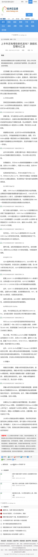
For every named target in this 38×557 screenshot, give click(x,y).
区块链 (4, 30)
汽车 (26, 22)
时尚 (20, 26)
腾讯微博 (24, 457)
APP (13, 19)
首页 (3, 22)
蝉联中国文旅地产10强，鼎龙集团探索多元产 (16, 517)
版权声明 (16, 541)
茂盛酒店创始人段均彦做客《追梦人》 (14, 534)
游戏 (32, 22)
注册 (26, 1)
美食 (9, 26)
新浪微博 (17, 457)
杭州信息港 (6, 39)
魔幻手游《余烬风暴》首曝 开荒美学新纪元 (24, 483)
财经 (14, 22)
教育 (20, 22)
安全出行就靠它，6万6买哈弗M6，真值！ (15, 513)
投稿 (30, 1)
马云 (22, 19)
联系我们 (9, 541)
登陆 (22, 1)
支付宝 (17, 19)
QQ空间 (11, 457)
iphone (32, 19)
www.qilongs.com (22, 35)
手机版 (35, 1)
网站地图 (34, 541)
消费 (15, 26)
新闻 (8, 22)
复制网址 (9, 459)
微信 (4, 459)
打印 (15, 459)
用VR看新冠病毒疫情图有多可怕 (12, 524)
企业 (3, 26)
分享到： (5, 457)
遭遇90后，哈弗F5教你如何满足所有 (13, 510)
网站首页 (3, 541)
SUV (9, 19)
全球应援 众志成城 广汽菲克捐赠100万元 (14, 530)
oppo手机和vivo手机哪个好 (17, 464)
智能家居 (27, 19)
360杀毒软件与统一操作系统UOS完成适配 (15, 520)
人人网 (30, 457)
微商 (32, 26)
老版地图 (22, 541)
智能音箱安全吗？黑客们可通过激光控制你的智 (16, 527)
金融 (26, 26)
